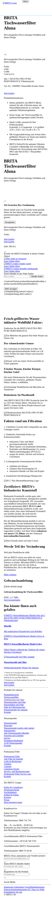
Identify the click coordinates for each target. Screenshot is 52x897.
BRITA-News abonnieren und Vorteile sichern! (24, 856)
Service (7, 738)
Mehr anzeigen (11, 289)
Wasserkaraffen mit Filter (15, 702)
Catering (7, 766)
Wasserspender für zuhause (16, 710)
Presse (6, 800)
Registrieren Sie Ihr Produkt (16, 871)
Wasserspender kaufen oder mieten (19, 728)
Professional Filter (12, 756)
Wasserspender (10, 723)
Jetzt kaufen (9, 682)
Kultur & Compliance (13, 787)
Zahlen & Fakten (11, 795)
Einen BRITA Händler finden (17, 864)
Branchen (8, 725)
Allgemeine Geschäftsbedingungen (29, 887)
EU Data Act (34, 889)
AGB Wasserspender (13, 743)
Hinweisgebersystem (13, 802)
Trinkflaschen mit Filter (14, 700)
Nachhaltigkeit (10, 792)
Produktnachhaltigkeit (13, 740)
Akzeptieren (10, 222)
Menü (25, 1)
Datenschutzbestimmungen (16, 889)
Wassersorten (9, 730)
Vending (7, 764)
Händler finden (37, 276)
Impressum (9, 887)
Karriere (7, 797)
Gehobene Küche (11, 769)
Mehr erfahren (10, 574)
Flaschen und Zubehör (14, 735)
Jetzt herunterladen (12, 600)
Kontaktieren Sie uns (13, 892)
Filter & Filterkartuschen (14, 707)
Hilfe (42, 889)
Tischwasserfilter (11, 697)
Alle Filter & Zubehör (13, 759)
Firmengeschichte (11, 790)
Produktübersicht (11, 695)
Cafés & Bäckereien (12, 761)
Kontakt (7, 712)
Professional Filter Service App (17, 774)
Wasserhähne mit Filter (14, 705)
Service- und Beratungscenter (17, 771)
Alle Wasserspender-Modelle (16, 733)
